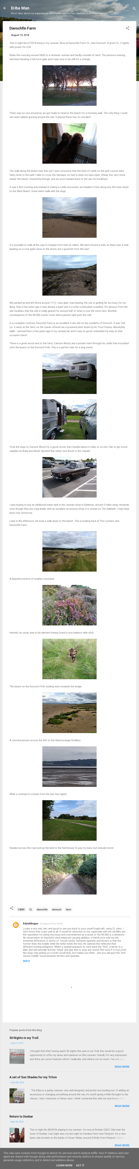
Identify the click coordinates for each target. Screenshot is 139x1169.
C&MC (21, 909)
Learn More (64, 1165)
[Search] (134, 9)
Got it (80, 1165)
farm (68, 909)
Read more (122, 1066)
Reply (26, 961)
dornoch (56, 909)
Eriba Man (20, 8)
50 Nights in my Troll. (24, 1038)
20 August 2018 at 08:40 (51, 923)
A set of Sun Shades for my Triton (33, 1077)
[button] (127, 28)
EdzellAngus (30, 923)
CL (30, 909)
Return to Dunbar (21, 1116)
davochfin (42, 909)
